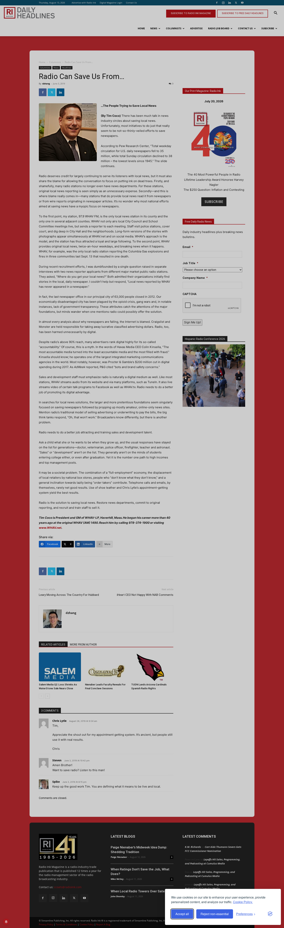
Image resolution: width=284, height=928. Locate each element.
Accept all (182, 914)
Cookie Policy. (243, 902)
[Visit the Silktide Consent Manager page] (270, 914)
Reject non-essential (215, 914)
